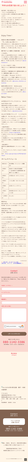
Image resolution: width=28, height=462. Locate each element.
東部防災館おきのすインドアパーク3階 (11, 397)
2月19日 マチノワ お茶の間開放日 (11, 263)
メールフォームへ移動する (14, 421)
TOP (26, 459)
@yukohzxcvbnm (17, 111)
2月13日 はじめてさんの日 (10, 262)
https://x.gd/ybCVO (15, 132)
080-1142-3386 (14, 342)
